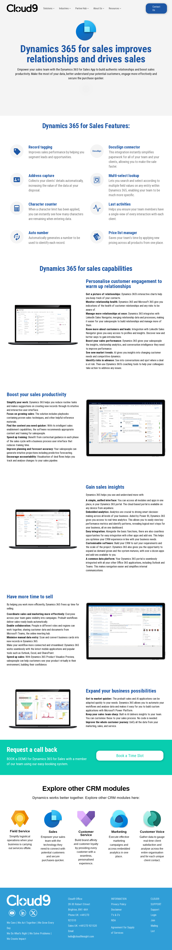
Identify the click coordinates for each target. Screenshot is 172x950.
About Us (98, 8)
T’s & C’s (115, 915)
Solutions (48, 8)
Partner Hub (81, 8)
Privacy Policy (118, 904)
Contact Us (156, 8)
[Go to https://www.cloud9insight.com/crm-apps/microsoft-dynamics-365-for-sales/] (53, 841)
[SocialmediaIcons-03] (12, 913)
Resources (114, 8)
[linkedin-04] (22, 913)
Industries (64, 8)
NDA (113, 920)
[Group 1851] (33, 913)
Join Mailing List (154, 926)
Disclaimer (116, 909)
